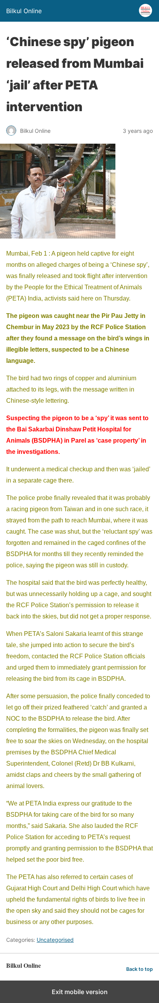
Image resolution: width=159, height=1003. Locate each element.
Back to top (139, 969)
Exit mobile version (80, 992)
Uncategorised (55, 939)
